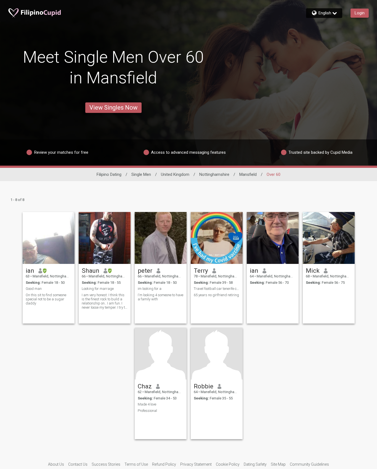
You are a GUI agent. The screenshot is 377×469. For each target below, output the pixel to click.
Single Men (141, 174)
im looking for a (149, 289)
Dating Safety (255, 464)
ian (30, 270)
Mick (313, 270)
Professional (147, 411)
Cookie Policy (228, 464)
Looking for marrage (98, 289)
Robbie (203, 386)
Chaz (145, 386)
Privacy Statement (196, 464)
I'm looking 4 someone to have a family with (160, 297)
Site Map (278, 464)
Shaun (90, 270)
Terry (201, 270)
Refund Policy (164, 464)
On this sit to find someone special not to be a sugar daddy (46, 299)
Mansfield (248, 174)
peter (145, 270)
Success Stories (106, 464)
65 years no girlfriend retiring (216, 295)
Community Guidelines (309, 464)
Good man (34, 289)
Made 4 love (147, 404)
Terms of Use (136, 464)
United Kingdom (175, 174)
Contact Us (77, 464)
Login (360, 12)
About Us (56, 464)
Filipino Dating (109, 174)
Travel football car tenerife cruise (217, 289)
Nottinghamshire (214, 174)
